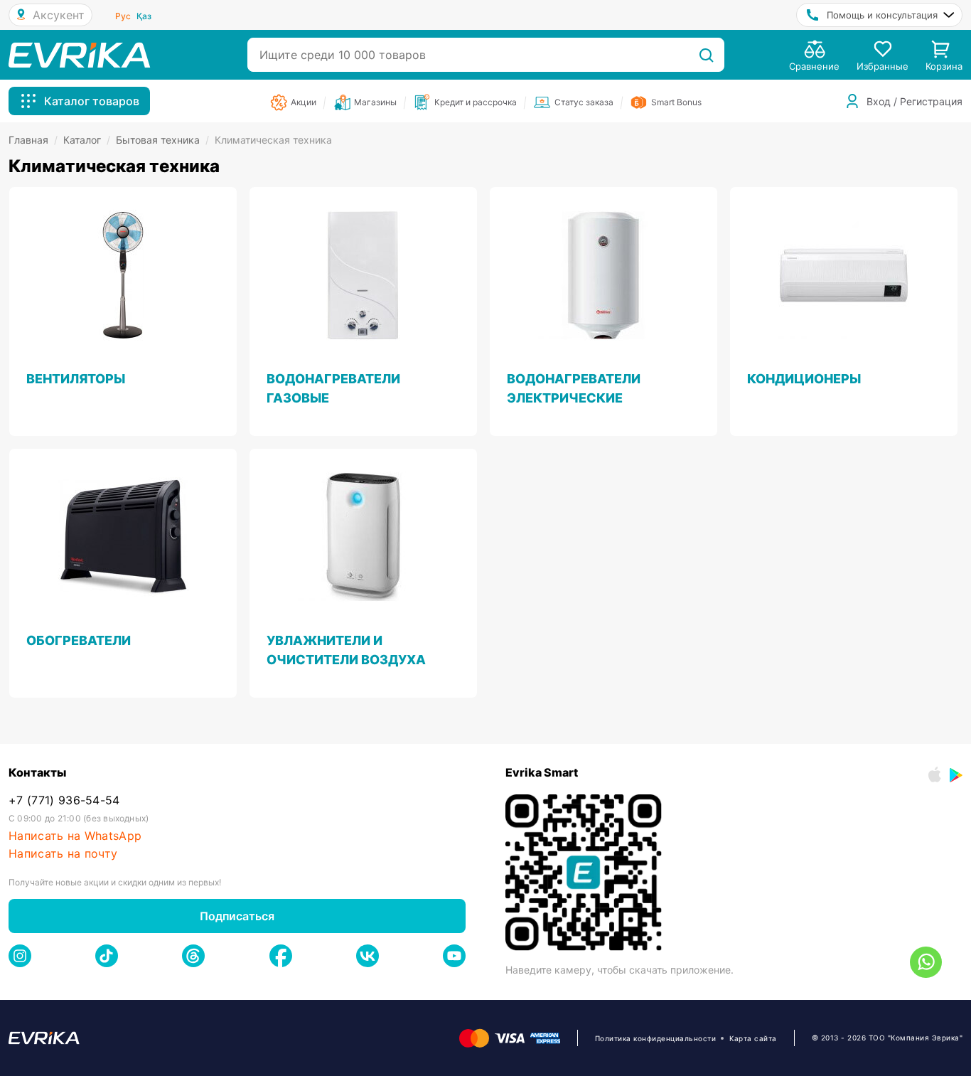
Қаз (143, 16)
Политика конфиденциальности (656, 1038)
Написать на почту (63, 854)
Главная (33, 140)
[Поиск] (706, 55)
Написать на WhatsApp (75, 836)
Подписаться (237, 916)
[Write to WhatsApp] (926, 962)
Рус (123, 16)
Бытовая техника (162, 140)
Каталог (86, 140)
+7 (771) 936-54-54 (64, 800)
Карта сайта (753, 1038)
